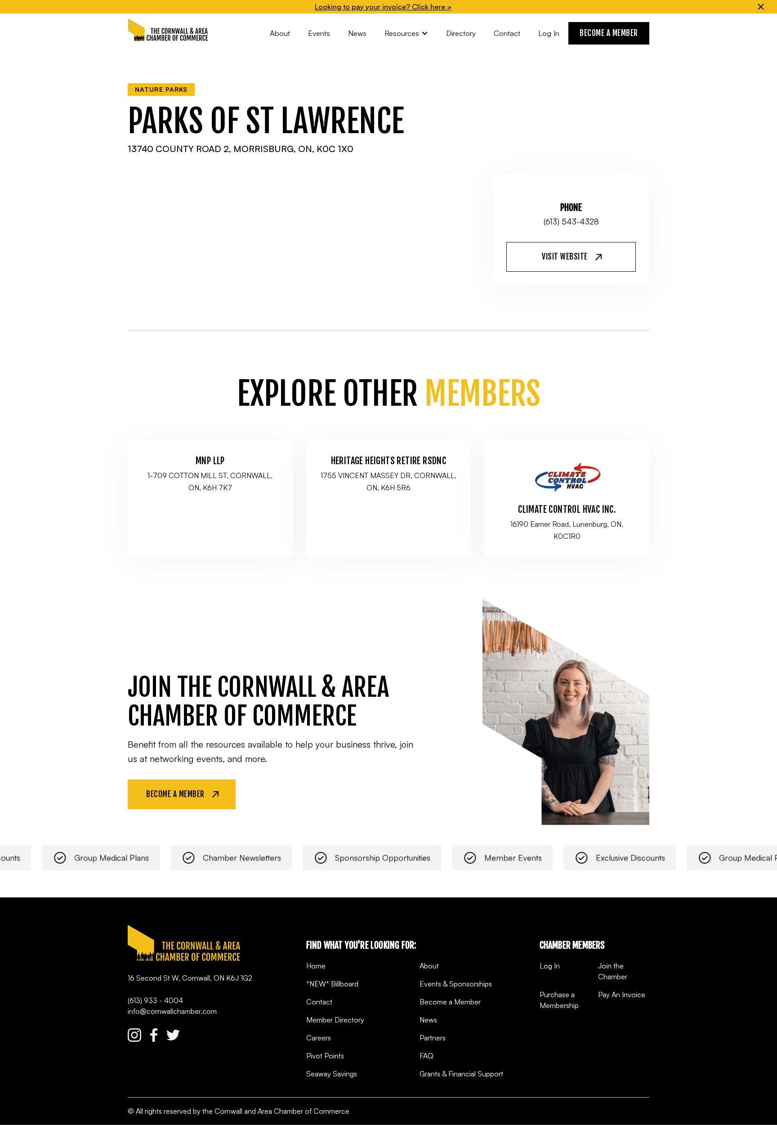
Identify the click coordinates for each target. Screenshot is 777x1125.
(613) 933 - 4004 (155, 1000)
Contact (319, 1001)
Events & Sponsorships (456, 983)
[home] (168, 30)
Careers (318, 1037)
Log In (550, 965)
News (428, 1019)
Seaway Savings (331, 1073)
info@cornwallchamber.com (172, 1011)
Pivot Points (325, 1055)
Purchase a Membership (559, 1000)
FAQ (426, 1055)
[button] (406, 33)
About (429, 965)
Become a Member (450, 1001)
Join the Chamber (612, 971)
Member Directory (335, 1019)
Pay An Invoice (621, 994)
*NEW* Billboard (332, 983)
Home (316, 965)
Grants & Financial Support (461, 1073)
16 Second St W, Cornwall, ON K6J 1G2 (190, 977)
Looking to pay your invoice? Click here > (383, 6)
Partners (433, 1037)
